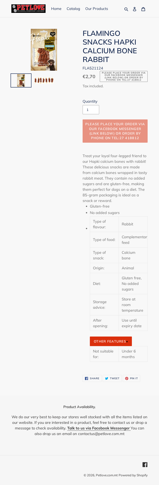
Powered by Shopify (133, 475)
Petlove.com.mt (107, 475)
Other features (110, 341)
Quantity (90, 101)
